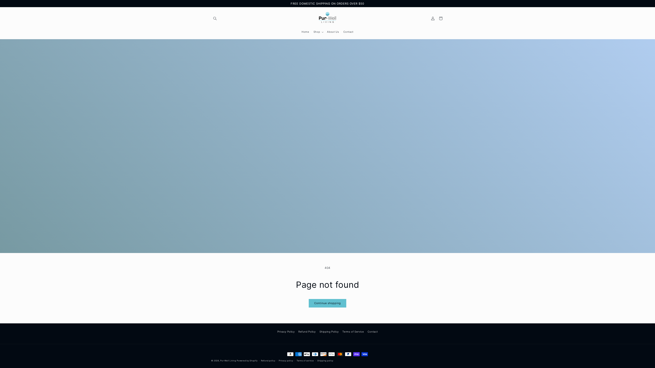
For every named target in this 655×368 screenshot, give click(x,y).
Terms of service (305, 360)
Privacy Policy (286, 331)
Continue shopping (327, 303)
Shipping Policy (329, 331)
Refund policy (268, 360)
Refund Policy (307, 331)
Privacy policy (286, 360)
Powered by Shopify (247, 360)
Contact (373, 331)
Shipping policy (325, 360)
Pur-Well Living (228, 360)
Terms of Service (353, 331)
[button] (215, 18)
